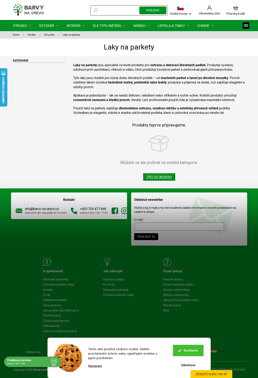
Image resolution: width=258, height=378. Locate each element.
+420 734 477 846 (93, 209)
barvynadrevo (124, 211)
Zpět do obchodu (159, 177)
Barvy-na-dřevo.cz (115, 211)
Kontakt (48, 289)
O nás (46, 295)
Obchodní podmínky (56, 279)
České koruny (179, 13)
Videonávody (51, 325)
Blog (166, 310)
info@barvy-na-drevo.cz (42, 209)
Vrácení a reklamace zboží (60, 331)
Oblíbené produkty (54, 300)
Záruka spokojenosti (56, 320)
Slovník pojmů (52, 315)
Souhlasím (191, 350)
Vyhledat (153, 10)
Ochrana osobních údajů (58, 284)
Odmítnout (188, 365)
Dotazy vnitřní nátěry (176, 289)
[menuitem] (22, 25)
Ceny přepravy (52, 305)
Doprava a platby (114, 279)
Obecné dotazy (173, 279)
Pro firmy (109, 284)
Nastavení (95, 366)
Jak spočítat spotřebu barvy (61, 310)
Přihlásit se (146, 236)
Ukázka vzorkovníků (176, 295)
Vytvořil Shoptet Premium (228, 369)
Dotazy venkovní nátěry (178, 284)
